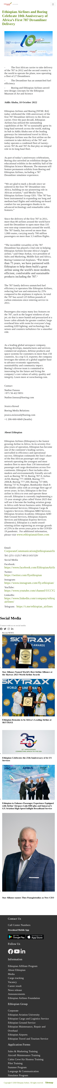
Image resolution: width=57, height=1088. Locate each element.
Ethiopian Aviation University (24, 1014)
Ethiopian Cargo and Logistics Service (28, 1018)
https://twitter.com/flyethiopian (23, 575)
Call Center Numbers (19, 925)
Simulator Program (18, 1075)
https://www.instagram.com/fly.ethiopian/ (29, 582)
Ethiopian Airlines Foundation (24, 998)
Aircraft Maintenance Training (24, 1055)
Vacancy (12, 982)
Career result (14, 986)
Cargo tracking (16, 978)
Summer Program (17, 1067)
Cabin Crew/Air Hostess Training (25, 1059)
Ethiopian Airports (17, 1034)
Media (11, 974)
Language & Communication (23, 1071)
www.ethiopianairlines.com (33, 534)
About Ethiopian (16, 970)
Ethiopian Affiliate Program (22, 966)
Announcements (16, 994)
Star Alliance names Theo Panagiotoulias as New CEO (28, 898)
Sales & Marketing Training (23, 1051)
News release (15, 990)
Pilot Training (15, 1063)
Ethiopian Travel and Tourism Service (28, 1038)
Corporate (13, 1010)
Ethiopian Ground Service (22, 1022)
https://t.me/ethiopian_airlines (35, 606)
